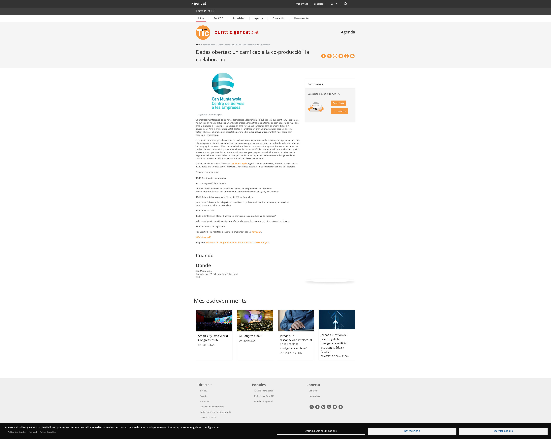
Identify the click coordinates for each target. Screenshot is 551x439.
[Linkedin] (340, 406)
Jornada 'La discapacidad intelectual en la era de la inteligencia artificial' (296, 342)
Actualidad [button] (239, 18)
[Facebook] (317, 406)
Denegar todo (412, 431)
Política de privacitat (17, 432)
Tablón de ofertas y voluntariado (215, 412)
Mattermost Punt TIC (264, 396)
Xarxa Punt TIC (205, 11)
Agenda (258, 18)
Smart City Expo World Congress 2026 (213, 338)
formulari (256, 231)
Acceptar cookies (503, 431)
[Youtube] (334, 406)
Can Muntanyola (239, 163)
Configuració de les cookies (321, 431)
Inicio (201, 18)
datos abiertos (245, 242)
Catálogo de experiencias (212, 406)
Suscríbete (338, 103)
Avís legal (33, 432)
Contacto (318, 3)
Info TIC (203, 390)
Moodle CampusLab (263, 401)
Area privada (302, 3)
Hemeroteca (339, 111)
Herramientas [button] (301, 18)
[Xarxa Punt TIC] (204, 32)
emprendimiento (228, 242)
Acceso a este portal (263, 390)
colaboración (212, 242)
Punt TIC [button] (218, 18)
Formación (278, 18)
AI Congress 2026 (250, 336)
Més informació (203, 237)
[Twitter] (311, 406)
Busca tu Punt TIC (208, 417)
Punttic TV (204, 401)
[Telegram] (323, 406)
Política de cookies (48, 432)
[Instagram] (329, 406)
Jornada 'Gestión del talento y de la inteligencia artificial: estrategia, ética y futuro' (334, 343)
